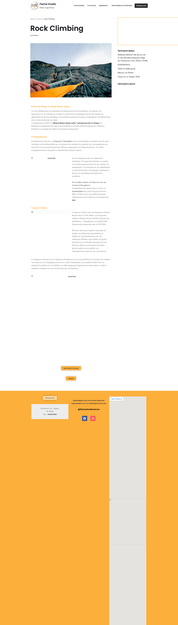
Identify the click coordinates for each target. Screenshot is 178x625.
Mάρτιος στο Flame (125, 72)
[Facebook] (84, 418)
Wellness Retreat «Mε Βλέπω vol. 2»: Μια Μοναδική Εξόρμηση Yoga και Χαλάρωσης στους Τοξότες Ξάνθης (133, 58)
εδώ (73, 200)
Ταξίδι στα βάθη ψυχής (126, 68)
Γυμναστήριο (78, 6)
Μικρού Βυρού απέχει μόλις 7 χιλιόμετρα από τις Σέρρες (76, 123)
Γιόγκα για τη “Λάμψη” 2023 (129, 76)
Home (32, 19)
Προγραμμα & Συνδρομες (122, 6)
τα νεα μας (91, 6)
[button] (108, 5)
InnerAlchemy (124, 64)
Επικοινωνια (141, 5)
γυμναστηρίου (77, 191)
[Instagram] (92, 418)
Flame (35, 35)
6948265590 (52, 414)
